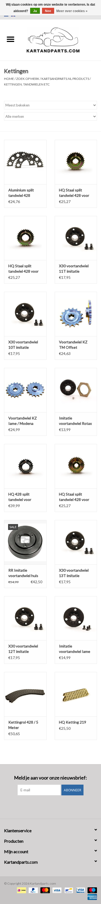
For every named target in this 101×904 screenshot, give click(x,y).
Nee (48, 11)
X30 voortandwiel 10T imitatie (23, 345)
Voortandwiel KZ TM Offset (73, 345)
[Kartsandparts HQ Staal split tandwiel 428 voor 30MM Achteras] (76, 466)
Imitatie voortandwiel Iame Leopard (74, 649)
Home (9, 79)
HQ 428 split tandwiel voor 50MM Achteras (22, 497)
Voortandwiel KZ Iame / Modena (22, 421)
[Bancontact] (68, 890)
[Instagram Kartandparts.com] (55, 806)
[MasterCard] (44, 890)
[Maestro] (91, 890)
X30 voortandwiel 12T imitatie (23, 649)
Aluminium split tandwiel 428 (21, 193)
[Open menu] (10, 39)
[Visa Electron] (80, 890)
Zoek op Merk (27, 79)
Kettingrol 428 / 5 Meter (23, 725)
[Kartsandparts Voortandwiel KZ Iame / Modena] (25, 390)
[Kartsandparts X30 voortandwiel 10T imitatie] (25, 314)
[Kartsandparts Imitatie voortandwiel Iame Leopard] (76, 618)
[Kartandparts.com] (61, 39)
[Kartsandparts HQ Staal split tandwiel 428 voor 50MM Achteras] (25, 238)
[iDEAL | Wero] (21, 890)
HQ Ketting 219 (72, 722)
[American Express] (91, 897)
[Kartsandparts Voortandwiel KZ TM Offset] (76, 314)
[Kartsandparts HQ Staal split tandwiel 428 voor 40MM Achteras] (76, 162)
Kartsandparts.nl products (65, 79)
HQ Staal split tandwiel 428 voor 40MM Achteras (74, 193)
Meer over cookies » (72, 11)
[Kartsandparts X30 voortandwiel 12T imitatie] (25, 618)
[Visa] (56, 890)
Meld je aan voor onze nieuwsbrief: (50, 778)
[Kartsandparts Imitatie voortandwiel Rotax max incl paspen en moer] (76, 390)
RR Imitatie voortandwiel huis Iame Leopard (23, 573)
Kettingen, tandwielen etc (27, 84)
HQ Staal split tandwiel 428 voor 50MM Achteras (23, 269)
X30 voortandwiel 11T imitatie (74, 268)
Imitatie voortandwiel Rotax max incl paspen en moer (75, 421)
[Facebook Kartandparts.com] (45, 806)
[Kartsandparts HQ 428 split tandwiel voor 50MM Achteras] (25, 466)
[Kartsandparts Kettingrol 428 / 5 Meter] (25, 694)
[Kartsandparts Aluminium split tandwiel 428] (25, 162)
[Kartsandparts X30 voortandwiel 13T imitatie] (76, 542)
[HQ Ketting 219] (76, 694)
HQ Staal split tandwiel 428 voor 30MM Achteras (74, 497)
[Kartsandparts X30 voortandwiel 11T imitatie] (76, 238)
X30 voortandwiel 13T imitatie (74, 573)
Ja (35, 11)
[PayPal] (33, 890)
